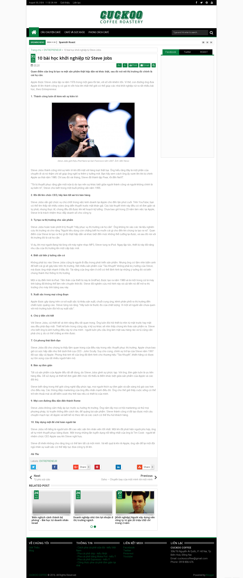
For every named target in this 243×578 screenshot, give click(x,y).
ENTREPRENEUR (48, 461)
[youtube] (211, 2)
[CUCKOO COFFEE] (34, 32)
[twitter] (201, 2)
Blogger (210, 575)
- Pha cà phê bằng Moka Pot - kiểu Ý (96, 556)
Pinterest (128, 553)
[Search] (211, 32)
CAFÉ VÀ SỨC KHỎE (74, 32)
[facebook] (196, 2)
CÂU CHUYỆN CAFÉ (51, 32)
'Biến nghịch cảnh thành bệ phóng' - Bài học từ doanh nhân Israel (50, 520)
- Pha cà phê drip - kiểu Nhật (91, 553)
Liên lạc (77, 2)
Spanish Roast (67, 42)
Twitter (187, 52)
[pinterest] (206, 2)
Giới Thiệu (34, 547)
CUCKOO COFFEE (38, 575)
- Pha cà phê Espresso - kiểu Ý (93, 559)
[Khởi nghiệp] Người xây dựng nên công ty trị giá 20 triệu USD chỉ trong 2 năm (135, 520)
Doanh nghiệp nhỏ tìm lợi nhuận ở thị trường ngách (93, 519)
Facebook (170, 52)
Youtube (128, 556)
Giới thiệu (65, 2)
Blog (31, 550)
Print (134, 65)
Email (146, 65)
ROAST (204, 52)
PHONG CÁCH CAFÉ (99, 32)
